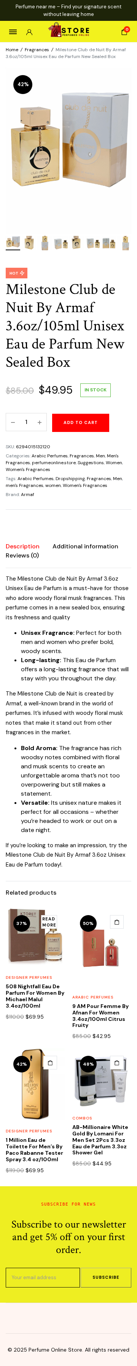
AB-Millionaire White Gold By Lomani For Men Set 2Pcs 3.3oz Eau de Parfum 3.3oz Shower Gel (100, 1140)
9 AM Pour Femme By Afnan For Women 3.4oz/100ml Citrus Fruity (100, 1015)
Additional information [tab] (85, 546)
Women (114, 463)
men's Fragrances (24, 485)
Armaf (27, 494)
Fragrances (37, 50)
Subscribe (105, 1277)
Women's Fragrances (28, 469)
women (53, 485)
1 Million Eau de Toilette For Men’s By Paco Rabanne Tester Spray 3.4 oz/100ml (34, 1149)
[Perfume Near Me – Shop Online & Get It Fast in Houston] (68, 32)
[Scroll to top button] (124, 1335)
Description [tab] (23, 546)
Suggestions (91, 463)
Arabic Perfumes (50, 456)
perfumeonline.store (54, 463)
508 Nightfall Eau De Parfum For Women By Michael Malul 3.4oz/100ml (35, 996)
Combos (82, 1118)
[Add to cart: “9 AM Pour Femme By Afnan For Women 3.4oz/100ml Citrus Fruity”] (117, 922)
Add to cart (81, 422)
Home (12, 50)
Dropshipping (70, 479)
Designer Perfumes (29, 977)
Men (100, 456)
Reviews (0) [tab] (22, 555)
